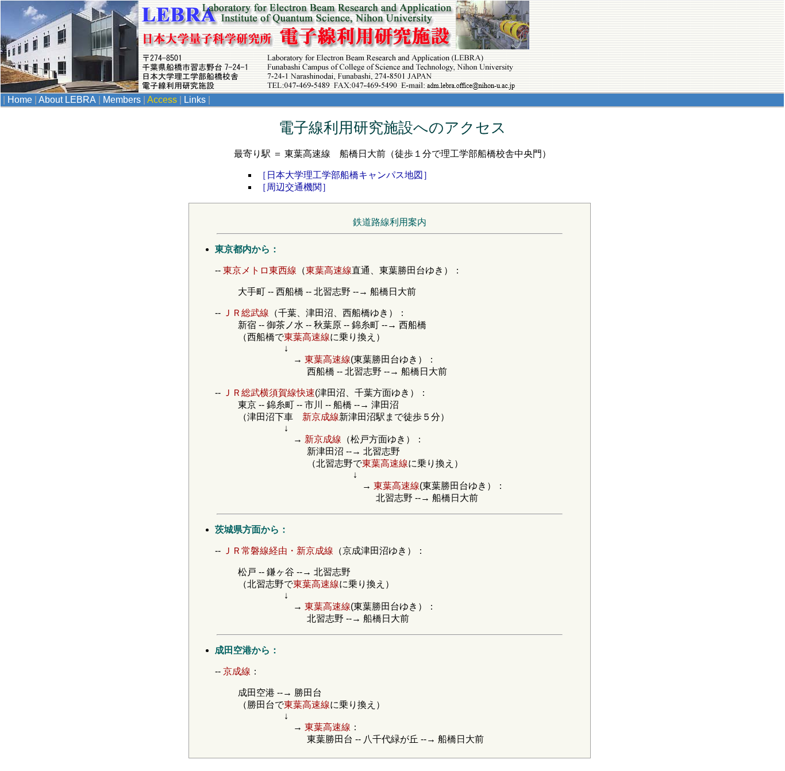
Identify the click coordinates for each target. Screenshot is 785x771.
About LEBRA (68, 100)
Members (123, 100)
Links (196, 100)
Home (20, 100)
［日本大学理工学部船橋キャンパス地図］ (344, 175)
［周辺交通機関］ (294, 187)
